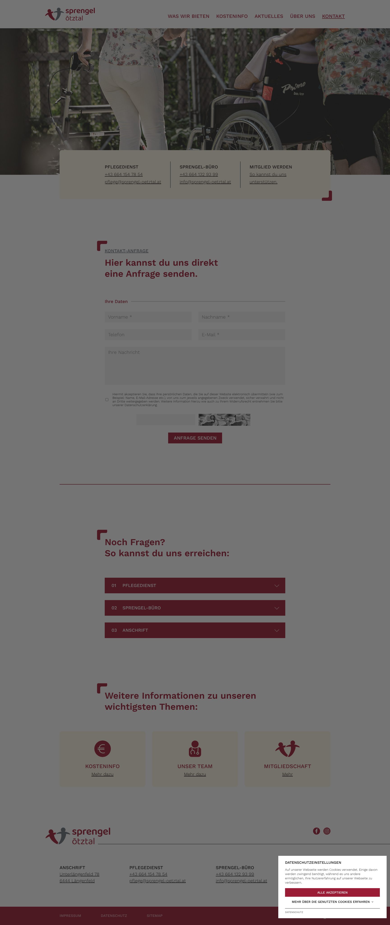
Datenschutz (294, 912)
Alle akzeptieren (332, 892)
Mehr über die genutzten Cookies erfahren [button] (331, 902)
